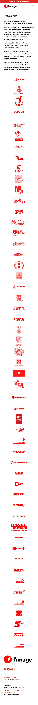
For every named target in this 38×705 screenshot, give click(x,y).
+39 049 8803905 (14, 1)
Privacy (14, 677)
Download (7, 677)
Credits (17, 679)
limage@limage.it (9, 692)
